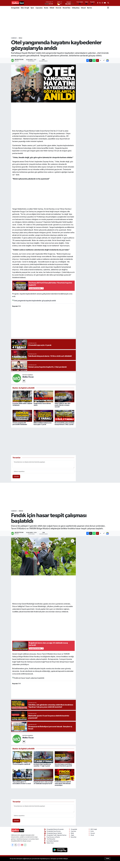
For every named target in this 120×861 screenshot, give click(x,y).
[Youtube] (22, 844)
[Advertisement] (60, 23)
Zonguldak (15, 8)
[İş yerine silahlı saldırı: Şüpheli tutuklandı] (22, 396)
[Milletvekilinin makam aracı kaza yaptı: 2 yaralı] (43, 415)
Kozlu (46, 8)
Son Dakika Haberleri (53, 841)
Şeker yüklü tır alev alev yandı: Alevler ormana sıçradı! (62, 405)
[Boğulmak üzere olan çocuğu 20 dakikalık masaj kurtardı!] (43, 775)
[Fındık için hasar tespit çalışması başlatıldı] (43, 556)
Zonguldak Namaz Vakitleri (54, 833)
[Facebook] (12, 844)
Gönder (16, 476)
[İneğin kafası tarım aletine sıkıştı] (43, 396)
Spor (32, 8)
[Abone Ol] (107, 60)
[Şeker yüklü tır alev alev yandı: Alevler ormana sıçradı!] (64, 396)
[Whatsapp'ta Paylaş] (94, 60)
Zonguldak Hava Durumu (54, 831)
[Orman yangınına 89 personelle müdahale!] (22, 415)
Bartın (89, 8)
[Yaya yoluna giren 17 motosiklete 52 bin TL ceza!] (22, 775)
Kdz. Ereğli (25, 8)
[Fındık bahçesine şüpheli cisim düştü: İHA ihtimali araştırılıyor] (64, 775)
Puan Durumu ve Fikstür (53, 837)
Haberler (14, 38)
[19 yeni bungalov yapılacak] (22, 757)
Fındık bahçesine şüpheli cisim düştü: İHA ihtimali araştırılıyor (63, 783)
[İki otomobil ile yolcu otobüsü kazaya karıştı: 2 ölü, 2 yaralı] (64, 415)
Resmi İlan (66, 8)
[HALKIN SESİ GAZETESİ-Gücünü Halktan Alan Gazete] (17, 3)
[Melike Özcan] (17, 378)
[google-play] (60, 850)
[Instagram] (18, 844)
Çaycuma (39, 8)
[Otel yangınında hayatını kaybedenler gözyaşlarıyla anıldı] (43, 83)
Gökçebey (76, 8)
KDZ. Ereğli (94, 829)
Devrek (58, 8)
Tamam (107, 858)
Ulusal (83, 8)
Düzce (21, 511)
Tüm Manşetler (51, 839)
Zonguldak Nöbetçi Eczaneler (55, 829)
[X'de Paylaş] (90, 60)
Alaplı (72, 835)
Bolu (20, 38)
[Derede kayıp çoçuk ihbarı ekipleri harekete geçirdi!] (64, 757)
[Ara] (108, 3)
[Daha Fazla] (97, 60)
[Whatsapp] (25, 844)
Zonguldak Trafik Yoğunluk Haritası (56, 835)
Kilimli (52, 8)
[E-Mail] (23, 380)
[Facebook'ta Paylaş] (87, 60)
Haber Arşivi (50, 843)
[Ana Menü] (108, 8)
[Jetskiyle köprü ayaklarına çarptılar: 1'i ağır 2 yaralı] (43, 757)
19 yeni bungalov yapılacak (21, 764)
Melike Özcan (28, 377)
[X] (15, 844)
